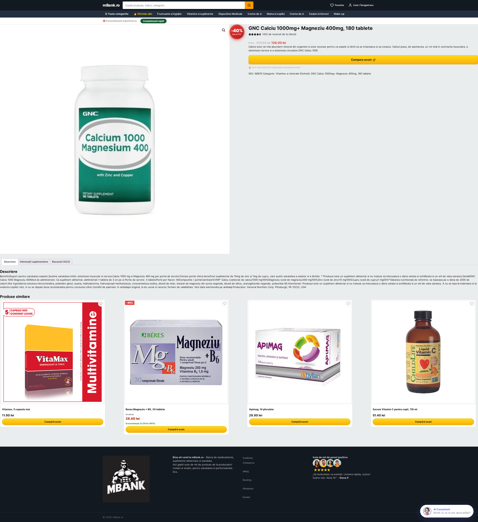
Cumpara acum (361, 59)
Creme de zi (255, 13)
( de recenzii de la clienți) (279, 34)
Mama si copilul (276, 13)
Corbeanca (248, 462)
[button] (223, 30)
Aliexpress (248, 488)
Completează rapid (153, 21)
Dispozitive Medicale (230, 13)
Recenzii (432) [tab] (61, 261)
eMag (246, 471)
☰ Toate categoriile (116, 13)
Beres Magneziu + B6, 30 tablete (145, 409)
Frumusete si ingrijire (169, 13)
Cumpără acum (52, 421)
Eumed (246, 497)
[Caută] (249, 5)
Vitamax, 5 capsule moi (16, 409)
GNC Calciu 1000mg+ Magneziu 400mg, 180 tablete (341, 73)
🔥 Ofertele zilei (143, 13)
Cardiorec (248, 457)
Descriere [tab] (10, 261)
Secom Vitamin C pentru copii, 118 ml (395, 409)
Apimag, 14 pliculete (261, 409)
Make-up (339, 13)
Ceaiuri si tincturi (319, 13)
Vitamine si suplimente (200, 13)
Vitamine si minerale (287, 73)
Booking (247, 480)
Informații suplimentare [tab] (34, 261)
